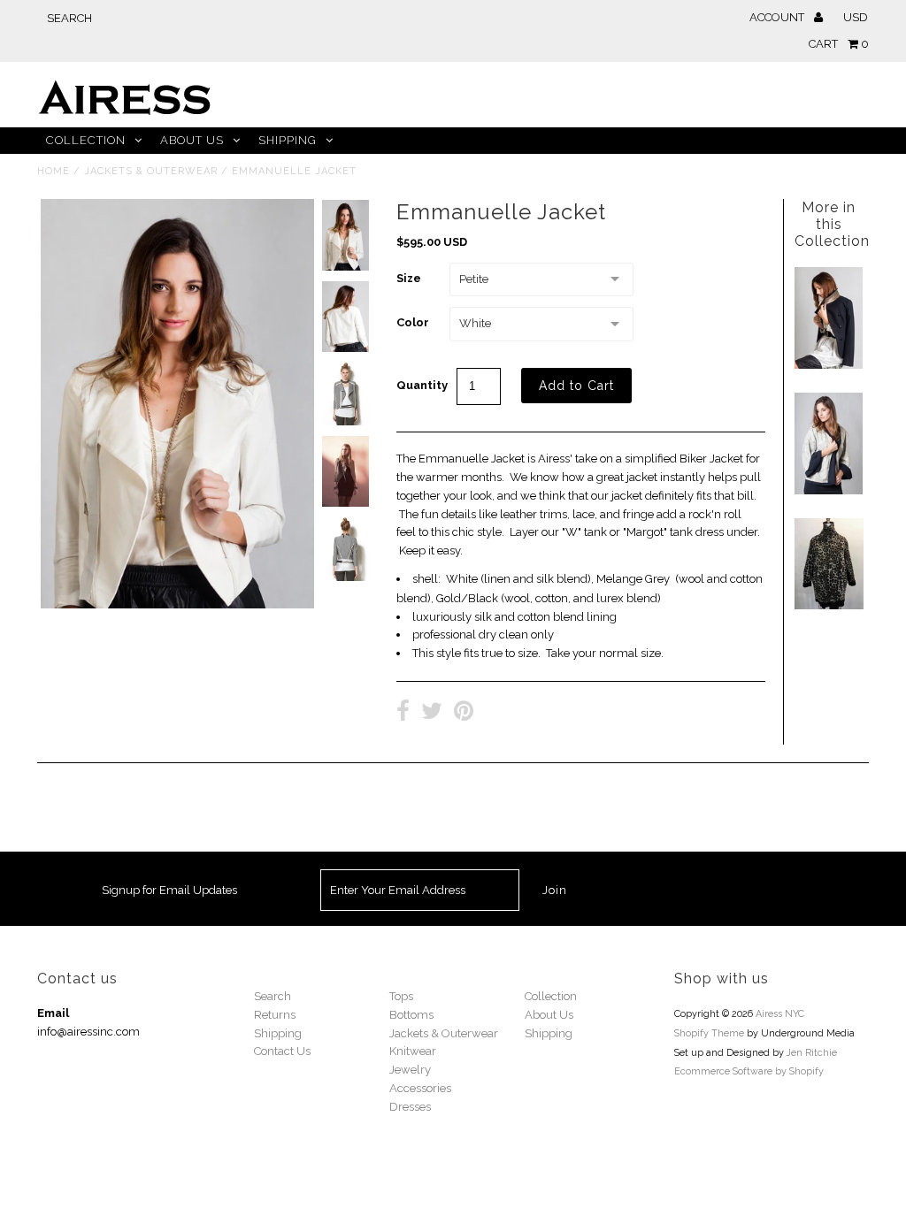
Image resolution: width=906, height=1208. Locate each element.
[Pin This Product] (463, 713)
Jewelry (410, 1069)
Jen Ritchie (812, 1053)
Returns (275, 1014)
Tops (401, 996)
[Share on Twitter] (431, 713)
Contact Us (282, 1051)
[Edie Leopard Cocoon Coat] (829, 605)
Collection (86, 140)
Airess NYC (780, 1014)
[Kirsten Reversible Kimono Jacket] (829, 490)
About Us (192, 140)
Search (272, 996)
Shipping (287, 140)
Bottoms (411, 1014)
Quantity (422, 385)
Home (53, 171)
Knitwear (412, 1051)
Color (412, 322)
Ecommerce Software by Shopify (749, 1071)
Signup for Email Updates (169, 890)
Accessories (420, 1088)
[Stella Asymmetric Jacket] (829, 364)
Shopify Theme (709, 1033)
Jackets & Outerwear (151, 171)
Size (408, 278)
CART (839, 43)
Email (53, 1013)
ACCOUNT (778, 17)
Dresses (410, 1106)
